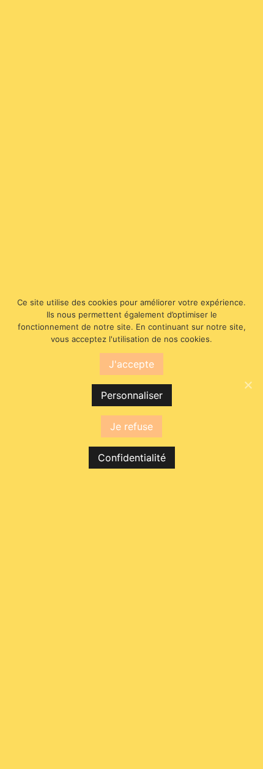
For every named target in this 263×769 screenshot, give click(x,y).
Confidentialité (132, 457)
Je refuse (131, 426)
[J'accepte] (248, 385)
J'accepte (131, 364)
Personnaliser (132, 395)
